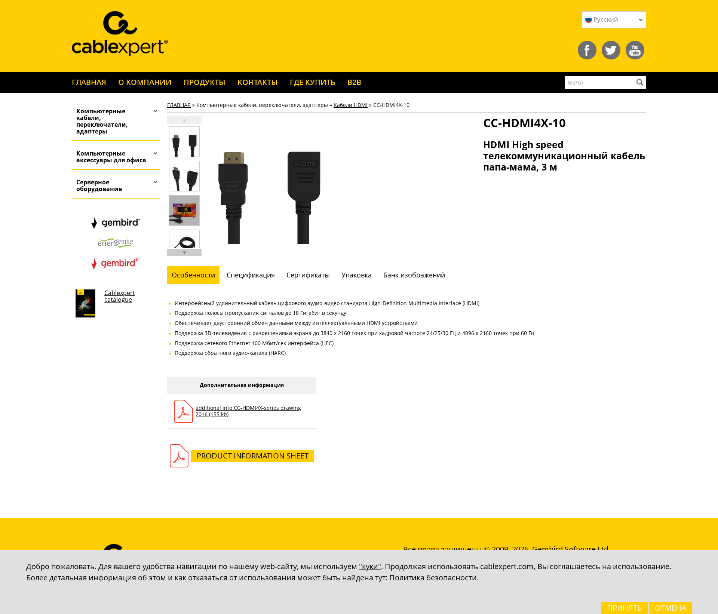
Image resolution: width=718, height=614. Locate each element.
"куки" (370, 566)
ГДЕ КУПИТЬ (312, 82)
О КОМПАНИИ (145, 82)
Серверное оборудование (99, 185)
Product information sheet (253, 456)
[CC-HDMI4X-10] (184, 141)
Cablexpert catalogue (119, 296)
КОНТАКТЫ (257, 82)
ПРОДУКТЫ (204, 82)
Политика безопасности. (434, 577)
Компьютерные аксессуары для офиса (111, 156)
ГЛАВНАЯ (89, 82)
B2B (354, 82)
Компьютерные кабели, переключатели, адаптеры (102, 121)
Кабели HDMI (351, 104)
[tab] (193, 275)
